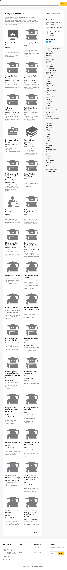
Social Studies (50, 155)
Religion (48, 147)
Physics (48, 140)
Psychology (49, 145)
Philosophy (49, 138)
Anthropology (50, 52)
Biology (48, 57)
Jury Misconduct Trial (55, 22)
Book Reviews (50, 59)
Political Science (50, 144)
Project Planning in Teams (11, 44)
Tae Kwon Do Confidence (56, 27)
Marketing (49, 127)
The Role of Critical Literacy (11, 512)
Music (47, 133)
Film (47, 92)
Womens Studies (50, 171)
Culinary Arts (49, 75)
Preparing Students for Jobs (11, 141)
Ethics (47, 88)
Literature (49, 123)
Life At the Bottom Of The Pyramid (31, 444)
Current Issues (50, 77)
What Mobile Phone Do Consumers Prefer (31, 308)
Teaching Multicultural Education (31, 409)
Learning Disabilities (31, 43)
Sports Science (50, 160)
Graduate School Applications (54, 109)
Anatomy (48, 50)
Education (49, 83)
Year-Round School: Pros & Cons (12, 211)
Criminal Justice (50, 74)
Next (36, 533)
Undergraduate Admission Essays (55, 167)
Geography (49, 101)
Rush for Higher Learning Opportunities (29, 142)
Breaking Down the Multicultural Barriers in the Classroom (31, 478)
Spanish (48, 158)
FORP (47, 98)
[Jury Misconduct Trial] (47, 23)
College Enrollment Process (11, 77)
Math (47, 129)
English (48, 87)
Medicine (48, 131)
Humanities (49, 116)
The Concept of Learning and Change (12, 477)
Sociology (48, 156)
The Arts (48, 162)
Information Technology (52, 118)
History (48, 114)
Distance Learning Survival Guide (11, 244)
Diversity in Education (12, 443)
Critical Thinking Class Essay (29, 175)
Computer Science (51, 70)
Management (49, 125)
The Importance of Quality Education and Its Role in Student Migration (11, 177)
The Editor (7, 47)
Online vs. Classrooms (9, 109)
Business (48, 61)
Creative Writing (50, 72)
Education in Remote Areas (31, 339)
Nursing (48, 134)
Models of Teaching (12, 308)
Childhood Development (52, 64)
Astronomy (49, 55)
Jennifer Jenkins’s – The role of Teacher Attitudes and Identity (12, 373)
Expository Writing (51, 90)
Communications (50, 68)
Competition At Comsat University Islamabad (11, 410)
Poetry (48, 142)
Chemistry (49, 63)
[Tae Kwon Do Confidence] (47, 28)
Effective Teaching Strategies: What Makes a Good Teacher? (30, 514)
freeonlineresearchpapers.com (38, 566)
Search (2, 1)
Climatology (49, 66)
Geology (48, 103)
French (48, 99)
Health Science (50, 112)
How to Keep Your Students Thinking (11, 339)
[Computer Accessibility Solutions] (47, 33)
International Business (52, 120)
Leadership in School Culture (31, 276)
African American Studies (53, 48)
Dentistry (48, 79)
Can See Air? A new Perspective (31, 372)
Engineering (49, 85)
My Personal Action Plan (30, 77)
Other (47, 136)
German (48, 105)
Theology (48, 166)
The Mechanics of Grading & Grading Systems (31, 245)
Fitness (48, 94)
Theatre (48, 164)
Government (49, 107)
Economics (49, 81)
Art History (49, 53)
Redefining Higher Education (30, 109)
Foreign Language (51, 96)
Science (48, 151)
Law (47, 121)
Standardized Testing (12, 276)
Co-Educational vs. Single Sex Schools (30, 211)
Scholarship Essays (51, 149)
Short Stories (49, 153)
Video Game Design (51, 169)
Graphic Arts (49, 110)
